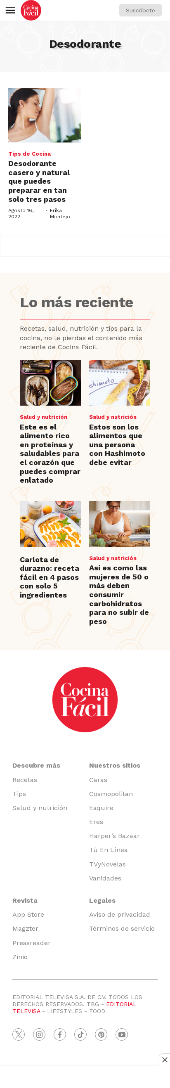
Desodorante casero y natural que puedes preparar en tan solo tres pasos (39, 181)
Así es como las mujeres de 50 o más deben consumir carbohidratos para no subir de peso (119, 594)
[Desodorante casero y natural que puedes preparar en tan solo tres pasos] (44, 115)
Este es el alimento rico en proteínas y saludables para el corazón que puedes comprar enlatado (50, 454)
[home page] (31, 10)
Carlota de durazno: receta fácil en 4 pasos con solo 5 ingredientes (49, 577)
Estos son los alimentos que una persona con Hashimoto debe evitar (117, 445)
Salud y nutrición (43, 417)
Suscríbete (140, 10)
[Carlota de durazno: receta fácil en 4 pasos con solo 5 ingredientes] (50, 524)
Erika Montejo (60, 213)
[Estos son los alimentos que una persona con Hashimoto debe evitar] (119, 383)
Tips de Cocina (29, 154)
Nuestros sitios (114, 765)
